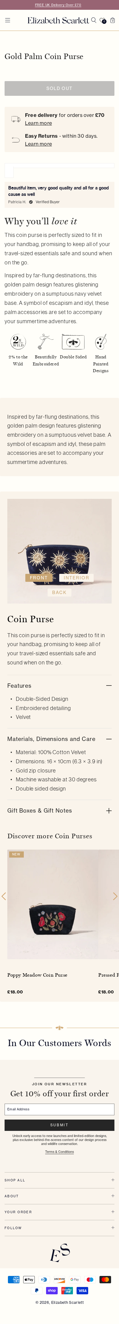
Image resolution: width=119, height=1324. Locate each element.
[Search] (93, 20)
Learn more (38, 123)
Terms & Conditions (59, 1152)
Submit (59, 1125)
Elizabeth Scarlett (67, 1302)
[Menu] (7, 20)
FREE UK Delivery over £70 (58, 5)
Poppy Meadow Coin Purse (37, 975)
